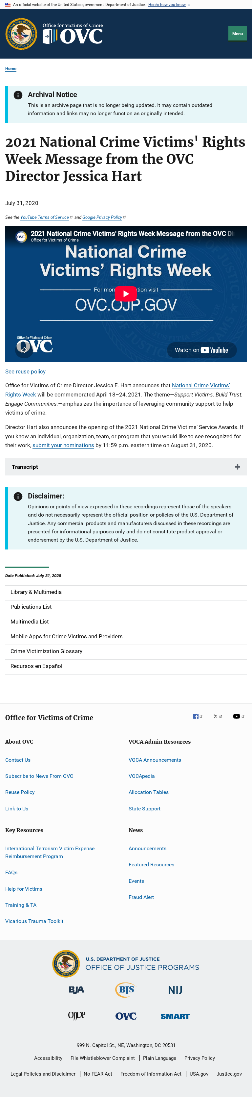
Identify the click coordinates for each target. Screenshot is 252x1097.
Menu (237, 33)
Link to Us (16, 808)
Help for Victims (23, 888)
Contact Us (18, 759)
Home (10, 68)
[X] (220, 721)
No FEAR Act (98, 1074)
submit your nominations (63, 445)
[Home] (75, 33)
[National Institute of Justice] (175, 995)
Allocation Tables (149, 792)
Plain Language (159, 1058)
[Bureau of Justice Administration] (76, 995)
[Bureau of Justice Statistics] (125, 999)
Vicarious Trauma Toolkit (34, 921)
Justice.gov (229, 1074)
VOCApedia (142, 776)
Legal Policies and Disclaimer (42, 1074)
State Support (144, 808)
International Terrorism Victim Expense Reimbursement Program (49, 852)
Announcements (147, 848)
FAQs (11, 872)
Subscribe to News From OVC (39, 776)
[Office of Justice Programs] (21, 34)
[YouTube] (240, 721)
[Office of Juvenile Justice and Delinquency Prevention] (76, 1021)
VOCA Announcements (155, 759)
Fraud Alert (141, 897)
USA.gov (199, 1074)
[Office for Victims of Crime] (126, 1021)
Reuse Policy (20, 792)
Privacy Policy (199, 1058)
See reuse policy (25, 371)
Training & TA (20, 905)
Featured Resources (151, 864)
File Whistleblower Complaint (103, 1058)
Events (136, 881)
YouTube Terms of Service (44, 217)
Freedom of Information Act (150, 1074)
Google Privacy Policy (102, 217)
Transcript (25, 467)
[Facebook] (200, 721)
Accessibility (48, 1058)
